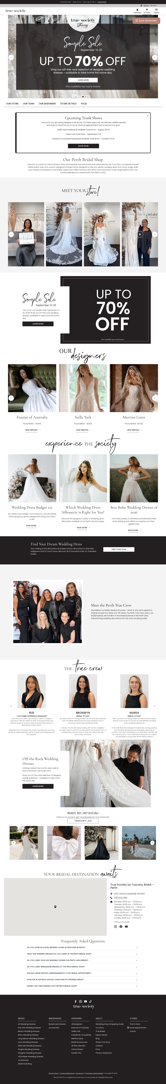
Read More (31, 525)
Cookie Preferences (67, 1073)
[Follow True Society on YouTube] (85, 1001)
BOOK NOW (83, 146)
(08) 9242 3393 (120, 897)
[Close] (147, 116)
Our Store (12, 103)
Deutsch (153, 6)
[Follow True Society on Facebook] (75, 1001)
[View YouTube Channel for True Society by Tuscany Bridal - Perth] (126, 926)
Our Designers (47, 103)
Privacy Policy (54, 1073)
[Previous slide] (11, 57)
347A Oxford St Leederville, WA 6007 (129, 893)
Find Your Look (119, 549)
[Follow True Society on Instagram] (80, 1001)
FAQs (84, 103)
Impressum (80, 1073)
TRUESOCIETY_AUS (83, 821)
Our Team (28, 103)
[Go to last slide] (13, 843)
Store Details (68, 103)
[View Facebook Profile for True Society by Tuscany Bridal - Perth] (121, 926)
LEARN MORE (102, 2)
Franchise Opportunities (94, 1073)
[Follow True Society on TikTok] (90, 1001)
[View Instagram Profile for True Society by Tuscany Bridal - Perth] (115, 926)
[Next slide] (155, 57)
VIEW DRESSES (31, 430)
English (146, 6)
